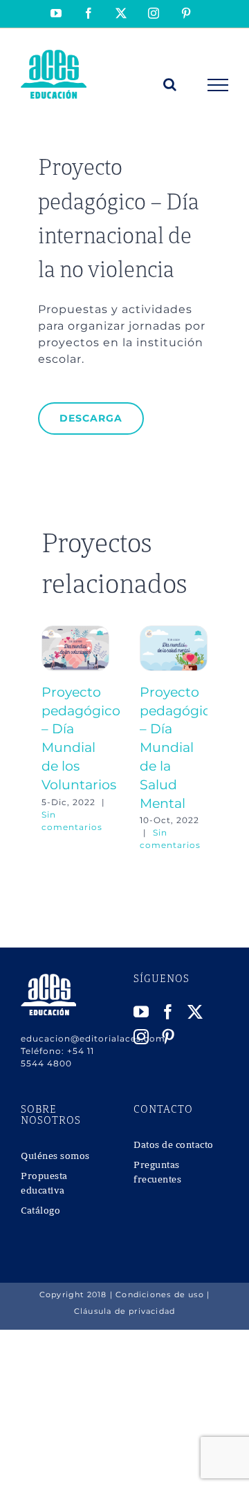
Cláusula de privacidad (124, 1311)
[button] (52, 738)
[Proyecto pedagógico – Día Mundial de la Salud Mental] (174, 632)
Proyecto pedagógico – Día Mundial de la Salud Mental (179, 747)
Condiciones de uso (160, 1294)
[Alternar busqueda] (170, 84)
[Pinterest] (168, 1036)
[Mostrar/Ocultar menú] (218, 85)
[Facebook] (168, 1011)
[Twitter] (195, 1011)
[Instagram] (141, 1036)
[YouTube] (141, 1011)
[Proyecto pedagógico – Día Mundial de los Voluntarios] (75, 632)
